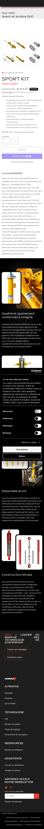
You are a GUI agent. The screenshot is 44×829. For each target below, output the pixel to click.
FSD (6, 719)
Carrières (8, 698)
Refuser (22, 456)
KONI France (12, 813)
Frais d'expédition (8, 92)
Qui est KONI (10, 703)
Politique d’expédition (14, 825)
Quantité (5, 137)
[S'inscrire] (36, 796)
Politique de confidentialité (30, 821)
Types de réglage (12, 729)
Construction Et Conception (16, 735)
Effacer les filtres (15, 26)
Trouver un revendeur (17, 649)
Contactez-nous (14, 657)
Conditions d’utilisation (33, 825)
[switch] (38, 418)
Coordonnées (35, 817)
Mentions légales (11, 821)
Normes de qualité (12, 724)
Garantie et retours (12, 770)
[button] (35, 3)
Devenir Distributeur (13, 801)
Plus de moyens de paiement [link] (22, 162)
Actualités (9, 693)
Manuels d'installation (14, 750)
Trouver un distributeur (14, 765)
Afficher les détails (29, 442)
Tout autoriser (22, 449)
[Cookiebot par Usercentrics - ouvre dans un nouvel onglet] (31, 371)
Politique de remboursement (17, 817)
